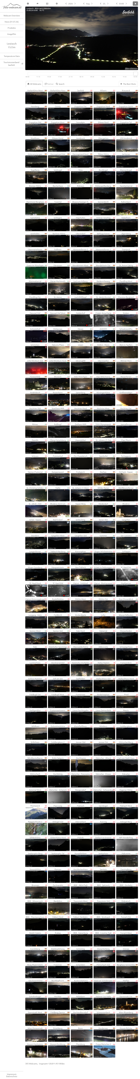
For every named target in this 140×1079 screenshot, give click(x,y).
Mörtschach (32, 780)
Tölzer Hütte (101, 160)
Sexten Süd (55, 637)
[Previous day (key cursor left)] (100, 3)
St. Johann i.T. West (80, 494)
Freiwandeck (124, 668)
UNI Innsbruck (124, 144)
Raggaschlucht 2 (33, 827)
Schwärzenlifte (124, 335)
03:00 (121, 3)
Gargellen (123, 525)
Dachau (100, 478)
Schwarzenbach (102, 1018)
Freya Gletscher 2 (102, 1050)
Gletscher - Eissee (102, 780)
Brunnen (32, 891)
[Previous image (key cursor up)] (117, 3)
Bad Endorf (55, 525)
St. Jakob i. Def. (33, 509)
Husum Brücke (124, 1034)
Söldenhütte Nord (56, 843)
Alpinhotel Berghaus (34, 207)
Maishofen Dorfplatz (80, 668)
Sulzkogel (55, 176)
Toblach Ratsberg (56, 557)
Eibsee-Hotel (55, 144)
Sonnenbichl (101, 207)
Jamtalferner (124, 430)
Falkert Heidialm (79, 923)
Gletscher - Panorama (80, 780)
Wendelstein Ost (102, 271)
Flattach (77, 811)
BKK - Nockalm (124, 891)
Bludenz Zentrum (56, 509)
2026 (70, 3)
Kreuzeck (123, 96)
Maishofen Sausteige (57, 652)
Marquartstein (56, 573)
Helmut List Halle (102, 1002)
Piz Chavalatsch (79, 462)
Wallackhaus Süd (102, 684)
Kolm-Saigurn (56, 764)
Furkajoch (78, 478)
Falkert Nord (55, 923)
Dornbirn (32, 541)
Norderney (101, 1034)
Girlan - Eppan (33, 525)
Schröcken (32, 350)
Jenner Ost (101, 748)
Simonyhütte (33, 875)
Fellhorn (54, 255)
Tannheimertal (124, 192)
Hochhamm (78, 764)
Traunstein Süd (102, 907)
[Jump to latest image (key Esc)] (135, 3)
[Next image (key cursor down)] (126, 3)
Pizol (122, 700)
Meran (77, 335)
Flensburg (78, 1050)
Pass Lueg (55, 811)
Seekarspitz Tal (56, 859)
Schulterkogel (33, 1002)
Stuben (122, 319)
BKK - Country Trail (102, 939)
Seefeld (77, 96)
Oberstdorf (78, 239)
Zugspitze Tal (124, 128)
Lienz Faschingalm (79, 716)
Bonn (77, 1034)
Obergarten (101, 144)
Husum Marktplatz (34, 1050)
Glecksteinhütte (34, 986)
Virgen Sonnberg (33, 573)
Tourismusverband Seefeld (11, 63)
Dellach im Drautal (102, 843)
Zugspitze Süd (33, 128)
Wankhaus (32, 144)
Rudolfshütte (56, 605)
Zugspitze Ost (79, 112)
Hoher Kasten (102, 668)
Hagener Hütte (124, 796)
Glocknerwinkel (56, 668)
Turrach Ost (123, 923)
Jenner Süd (78, 748)
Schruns (31, 462)
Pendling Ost (33, 303)
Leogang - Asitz (33, 621)
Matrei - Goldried (79, 589)
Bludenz (123, 509)
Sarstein (100, 875)
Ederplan (123, 780)
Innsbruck (78, 144)
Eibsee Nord (101, 128)
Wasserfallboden (124, 621)
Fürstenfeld (32, 382)
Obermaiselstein (33, 255)
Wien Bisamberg (124, 1018)
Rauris (122, 716)
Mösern (100, 96)
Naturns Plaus (56, 350)
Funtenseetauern (56, 716)
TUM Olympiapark (102, 430)
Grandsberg (32, 954)
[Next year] (75, 3)
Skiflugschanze (102, 239)
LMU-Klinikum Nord (57, 366)
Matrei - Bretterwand (103, 589)
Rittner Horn (124, 366)
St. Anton (55, 303)
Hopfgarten (123, 589)
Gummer (100, 541)
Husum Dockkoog (56, 1050)
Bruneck (54, 382)
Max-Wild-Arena (102, 382)
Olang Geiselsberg (57, 446)
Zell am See (55, 684)
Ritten (31, 430)
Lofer (100, 621)
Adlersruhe (101, 652)
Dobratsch (123, 907)
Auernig (100, 827)
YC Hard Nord (35, 589)
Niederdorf (101, 509)
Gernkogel (101, 811)
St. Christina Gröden (34, 494)
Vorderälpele (78, 621)
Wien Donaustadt (34, 1034)
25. (104, 3)
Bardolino (55, 907)
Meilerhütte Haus (56, 96)
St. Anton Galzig (124, 271)
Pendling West (124, 287)
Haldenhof (81, 319)
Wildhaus (32, 732)
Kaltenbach (123, 207)
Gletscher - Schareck (57, 796)
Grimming (78, 954)
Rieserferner (123, 382)
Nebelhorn (123, 223)
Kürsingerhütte (102, 398)
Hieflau (122, 986)
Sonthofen (32, 239)
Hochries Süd (33, 414)
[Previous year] (66, 3)
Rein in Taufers (124, 350)
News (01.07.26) (12, 21)
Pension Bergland (126, 303)
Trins (77, 176)
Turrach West (124, 939)
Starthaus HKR (56, 414)
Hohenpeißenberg (102, 192)
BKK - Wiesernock (34, 907)
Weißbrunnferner (125, 494)
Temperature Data (12, 56)
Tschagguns (123, 462)
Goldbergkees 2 (56, 748)
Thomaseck (32, 811)
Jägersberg (123, 239)
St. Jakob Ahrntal (102, 303)
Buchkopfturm (56, 986)
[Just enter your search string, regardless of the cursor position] (61, 84)
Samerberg (78, 398)
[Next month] (92, 3)
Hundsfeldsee (79, 859)
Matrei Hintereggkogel (35, 605)
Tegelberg (32, 176)
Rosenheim (55, 398)
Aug (88, 3)
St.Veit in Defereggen (103, 573)
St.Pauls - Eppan (124, 478)
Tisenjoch (123, 255)
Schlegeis (55, 223)
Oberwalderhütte (79, 652)
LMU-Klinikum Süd (34, 366)
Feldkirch (55, 621)
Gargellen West (56, 541)
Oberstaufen (101, 366)
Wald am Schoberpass (103, 986)
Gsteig (54, 112)
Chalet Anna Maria (104, 319)
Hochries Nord (79, 414)
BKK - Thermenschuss (34, 923)
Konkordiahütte (79, 986)
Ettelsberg (55, 1034)
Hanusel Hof (32, 319)
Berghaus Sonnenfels (125, 970)
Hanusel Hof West (56, 319)
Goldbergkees (124, 732)
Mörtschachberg (124, 748)
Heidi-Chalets (33, 939)
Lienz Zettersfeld (102, 716)
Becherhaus (55, 192)
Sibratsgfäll (78, 366)
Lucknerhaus (32, 668)
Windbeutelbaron (34, 764)
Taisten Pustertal (34, 478)
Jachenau (123, 160)
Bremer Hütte (33, 192)
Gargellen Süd (79, 541)
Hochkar (54, 1002)
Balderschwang (102, 287)
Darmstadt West (33, 1018)
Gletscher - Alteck (102, 764)
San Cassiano (124, 541)
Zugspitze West (56, 128)
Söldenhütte (32, 843)
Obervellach (78, 827)
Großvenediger (124, 398)
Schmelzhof (35, 335)
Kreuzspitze (78, 557)
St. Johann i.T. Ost (102, 446)
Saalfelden (78, 684)
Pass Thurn (123, 446)
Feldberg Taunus (56, 1018)
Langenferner (33, 557)
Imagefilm (11, 34)
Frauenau (55, 970)
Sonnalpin (78, 128)
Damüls (31, 446)
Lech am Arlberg (79, 287)
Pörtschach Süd (102, 970)
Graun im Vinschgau (34, 271)
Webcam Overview (12, 15)
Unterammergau (33, 160)
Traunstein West (79, 907)
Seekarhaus (101, 859)
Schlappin (123, 557)
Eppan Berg (78, 509)
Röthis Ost (101, 605)
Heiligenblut (33, 716)
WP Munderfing (124, 843)
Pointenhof (55, 462)
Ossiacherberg (102, 954)
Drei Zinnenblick (124, 605)
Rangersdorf (78, 796)
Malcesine (123, 859)
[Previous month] (84, 3)
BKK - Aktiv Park (79, 891)
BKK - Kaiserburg (79, 939)
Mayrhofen (78, 223)
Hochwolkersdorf (79, 1018)
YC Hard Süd (58, 589)
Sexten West (33, 637)
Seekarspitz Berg (33, 859)
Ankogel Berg (124, 827)
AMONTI (100, 335)
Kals (31, 652)
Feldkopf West (56, 700)
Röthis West (78, 605)
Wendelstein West (80, 271)
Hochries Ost (124, 414)
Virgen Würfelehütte (103, 557)
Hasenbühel (78, 446)
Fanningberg (123, 875)
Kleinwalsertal (33, 287)
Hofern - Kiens (101, 350)
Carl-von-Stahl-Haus (125, 764)
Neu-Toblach (78, 573)
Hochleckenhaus (79, 875)
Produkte (12, 28)
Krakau (54, 939)
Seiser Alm (101, 525)
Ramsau (54, 875)
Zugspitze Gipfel (124, 112)
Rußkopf (55, 430)
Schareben (78, 970)
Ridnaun (77, 192)
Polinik (77, 843)
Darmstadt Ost (124, 1002)
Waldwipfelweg (56, 954)
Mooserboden (124, 637)
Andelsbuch (32, 398)
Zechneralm (55, 891)
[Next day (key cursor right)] (108, 3)
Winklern (100, 732)
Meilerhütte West (34, 96)
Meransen (55, 271)
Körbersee (55, 335)
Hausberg (32, 112)
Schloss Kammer (33, 684)
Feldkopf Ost (33, 700)
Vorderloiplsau (102, 700)
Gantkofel (101, 462)
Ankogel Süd (55, 827)
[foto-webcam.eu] (127, 68)
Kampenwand (56, 478)
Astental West (33, 796)
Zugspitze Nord (102, 112)
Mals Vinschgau (79, 382)
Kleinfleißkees (79, 732)
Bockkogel (101, 176)
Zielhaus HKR (78, 430)
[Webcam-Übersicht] (13, 6)
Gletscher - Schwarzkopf (104, 796)
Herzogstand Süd (56, 160)
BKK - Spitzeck (102, 891)
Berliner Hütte (56, 239)
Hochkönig (55, 780)
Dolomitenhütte (56, 732)
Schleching (78, 525)
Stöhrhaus (32, 748)
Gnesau (122, 954)
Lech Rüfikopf (79, 303)
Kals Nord (78, 637)
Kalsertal (100, 637)
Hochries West (102, 414)
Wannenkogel (124, 176)
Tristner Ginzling (102, 223)
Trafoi (54, 494)
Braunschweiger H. (80, 207)
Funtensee (78, 700)
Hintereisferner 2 (79, 255)
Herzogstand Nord (79, 160)
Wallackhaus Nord (125, 684)
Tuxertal (54, 207)
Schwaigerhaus (124, 652)
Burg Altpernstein (34, 970)
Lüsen (77, 350)
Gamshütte (32, 223)
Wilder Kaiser (101, 494)
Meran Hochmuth (56, 287)
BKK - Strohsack (102, 923)
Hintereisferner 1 (102, 255)
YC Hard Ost (126, 573)
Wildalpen (78, 1002)
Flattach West (124, 811)
